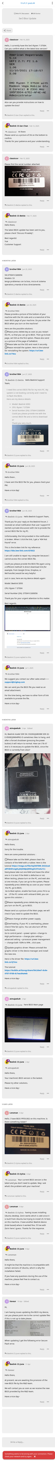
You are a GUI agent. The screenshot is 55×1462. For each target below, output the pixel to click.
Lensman (12, 1180)
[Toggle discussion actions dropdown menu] (52, 3)
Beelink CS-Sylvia (15, 1212)
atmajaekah (13, 839)
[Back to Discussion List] (2, 3)
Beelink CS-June (15, 516)
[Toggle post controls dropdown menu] (48, 110)
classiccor (12, 132)
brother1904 (13, 311)
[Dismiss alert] (34, 1456)
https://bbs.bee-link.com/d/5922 (20, 550)
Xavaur (11, 1370)
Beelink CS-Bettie (16, 380)
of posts (26, 3)
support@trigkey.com (15, 682)
